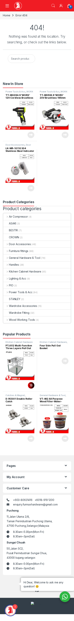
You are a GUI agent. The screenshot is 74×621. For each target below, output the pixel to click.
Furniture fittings (18, 251)
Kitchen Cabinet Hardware (25, 271)
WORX (29, 91)
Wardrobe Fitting (19, 312)
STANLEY (14, 299)
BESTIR (13, 230)
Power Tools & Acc (15, 91)
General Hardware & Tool (24, 257)
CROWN (14, 237)
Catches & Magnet (15, 395)
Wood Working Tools (22, 319)
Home (6, 15)
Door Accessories (15, 144)
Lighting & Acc (17, 278)
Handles (14, 264)
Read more (31, 135)
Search (53, 6)
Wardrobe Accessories (23, 305)
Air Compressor (18, 216)
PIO (11, 285)
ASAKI (12, 223)
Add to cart (31, 385)
